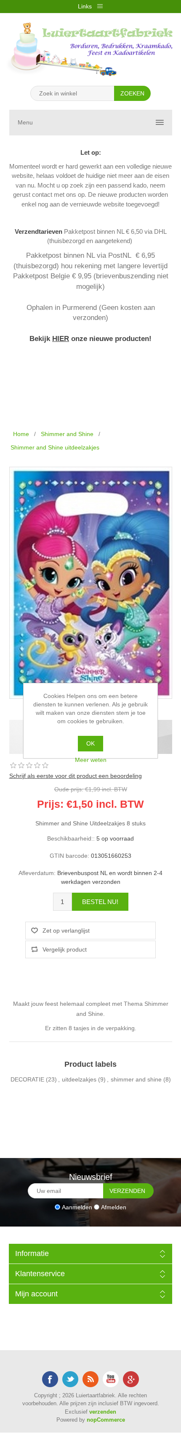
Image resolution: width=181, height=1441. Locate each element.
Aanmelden (77, 1206)
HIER (60, 338)
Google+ (131, 1379)
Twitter (70, 1379)
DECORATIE (27, 1079)
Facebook (50, 1379)
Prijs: (50, 804)
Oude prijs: (68, 788)
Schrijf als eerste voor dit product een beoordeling (75, 775)
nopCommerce (106, 1420)
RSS (90, 1379)
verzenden (102, 1412)
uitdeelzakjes (79, 1079)
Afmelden (113, 1206)
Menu (25, 122)
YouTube (111, 1379)
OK (90, 743)
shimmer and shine (136, 1079)
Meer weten (90, 759)
